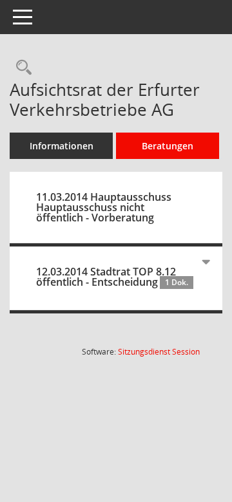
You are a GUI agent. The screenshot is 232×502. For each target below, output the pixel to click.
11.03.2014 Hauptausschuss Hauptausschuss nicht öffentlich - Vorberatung (103, 207)
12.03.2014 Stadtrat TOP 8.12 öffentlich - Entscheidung (112, 277)
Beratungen (167, 146)
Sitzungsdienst (159, 351)
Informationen (61, 146)
